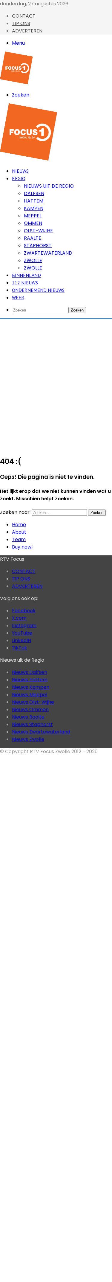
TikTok (19, 647)
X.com (19, 618)
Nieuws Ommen (30, 709)
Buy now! (22, 546)
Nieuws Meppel (29, 694)
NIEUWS (20, 171)
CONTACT (24, 16)
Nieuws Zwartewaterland (41, 731)
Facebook (24, 610)
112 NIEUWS (25, 283)
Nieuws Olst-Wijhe (33, 702)
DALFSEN (34, 193)
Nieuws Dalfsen (29, 672)
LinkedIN (21, 640)
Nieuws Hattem (29, 679)
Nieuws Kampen (30, 687)
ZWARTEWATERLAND (48, 253)
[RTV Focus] (16, 82)
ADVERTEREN (27, 30)
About (19, 532)
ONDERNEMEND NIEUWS (38, 290)
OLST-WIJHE (38, 230)
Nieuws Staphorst (32, 724)
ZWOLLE (33, 260)
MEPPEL (33, 215)
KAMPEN (33, 208)
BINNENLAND (26, 275)
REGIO (18, 178)
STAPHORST (38, 245)
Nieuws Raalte (28, 717)
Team (19, 539)
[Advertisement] (56, 384)
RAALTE (32, 238)
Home (19, 524)
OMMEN (33, 223)
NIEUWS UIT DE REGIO (49, 186)
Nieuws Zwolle (28, 739)
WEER (18, 297)
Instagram (24, 625)
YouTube (22, 633)
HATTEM (33, 200)
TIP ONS (21, 23)
